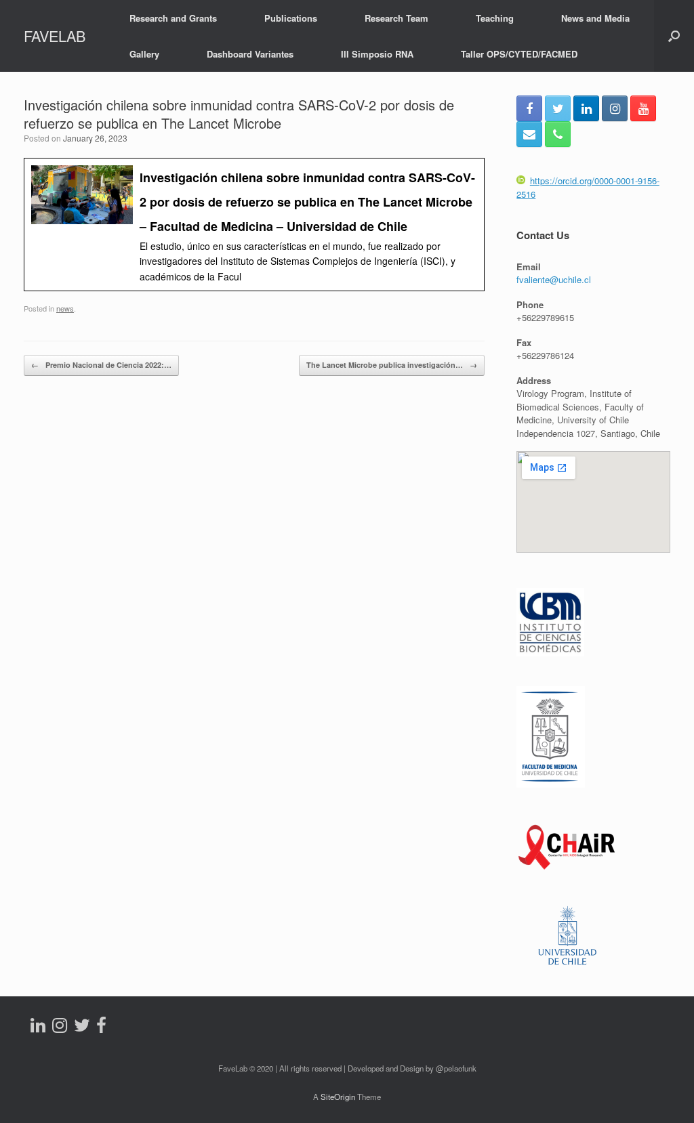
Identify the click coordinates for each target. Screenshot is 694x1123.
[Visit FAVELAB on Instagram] (59, 1027)
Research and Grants (173, 18)
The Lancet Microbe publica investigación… (391, 365)
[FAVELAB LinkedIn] (586, 108)
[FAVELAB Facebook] (529, 108)
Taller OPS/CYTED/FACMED (519, 53)
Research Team (396, 18)
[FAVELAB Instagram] (615, 108)
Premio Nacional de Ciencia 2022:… (101, 365)
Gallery (144, 53)
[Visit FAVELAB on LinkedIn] (37, 1027)
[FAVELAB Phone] (558, 134)
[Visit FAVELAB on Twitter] (82, 1027)
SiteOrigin (338, 1096)
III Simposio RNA (377, 53)
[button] (674, 36)
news (65, 308)
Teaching (495, 18)
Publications (290, 18)
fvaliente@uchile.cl (553, 279)
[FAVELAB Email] (529, 134)
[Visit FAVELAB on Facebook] (101, 1027)
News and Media (595, 18)
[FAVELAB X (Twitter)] (558, 108)
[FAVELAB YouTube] (643, 108)
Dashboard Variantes (250, 53)
